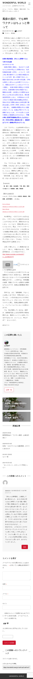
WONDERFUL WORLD (14, 2)
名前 (5, 584)
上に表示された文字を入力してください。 (15, 629)
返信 (24, 547)
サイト (5, 603)
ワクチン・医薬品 (10, 33)
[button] (19, 264)
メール (5, 594)
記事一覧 (9, 390)
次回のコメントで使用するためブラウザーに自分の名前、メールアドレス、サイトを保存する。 (17, 615)
